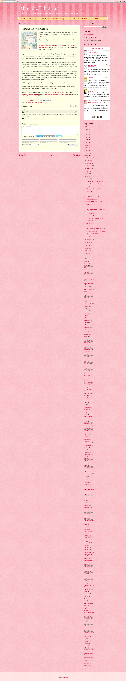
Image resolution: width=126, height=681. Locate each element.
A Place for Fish (25, 96)
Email (41, 138)
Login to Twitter (59, 136)
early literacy (87, 375)
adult (85, 267)
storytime (86, 608)
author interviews (88, 289)
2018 (86, 137)
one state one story (88, 510)
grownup (86, 409)
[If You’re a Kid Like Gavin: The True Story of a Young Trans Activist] (86, 103)
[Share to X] (47, 100)
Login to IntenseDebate (40, 136)
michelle (27, 112)
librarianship (87, 439)
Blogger (66, 677)
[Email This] (44, 100)
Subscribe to (25, 144)
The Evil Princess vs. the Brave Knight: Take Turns (95, 51)
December (89, 158)
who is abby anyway (88, 653)
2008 (86, 251)
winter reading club (88, 657)
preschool (86, 535)
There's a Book (66, 94)
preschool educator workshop (88, 538)
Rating (30, 109)
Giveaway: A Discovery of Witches (94, 189)
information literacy (88, 430)
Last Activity (36, 109)
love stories (86, 452)
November (89, 160)
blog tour (86, 311)
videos (85, 641)
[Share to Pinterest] (50, 100)
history (85, 421)
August (89, 168)
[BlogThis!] (45, 100)
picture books (40, 102)
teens (85, 621)
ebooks (85, 378)
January (89, 242)
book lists (86, 322)
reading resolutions (88, 560)
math (85, 460)
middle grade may (88, 470)
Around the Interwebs (91, 194)
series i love (86, 596)
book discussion (87, 320)
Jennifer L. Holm (92, 54)
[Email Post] (41, 100)
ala (84, 274)
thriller (85, 625)
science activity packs (89, 585)
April (88, 179)
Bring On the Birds (90, 216)
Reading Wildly (58, 18)
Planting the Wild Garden (45, 45)
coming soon (87, 342)
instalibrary (86, 434)
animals (85, 277)
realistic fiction (87, 569)
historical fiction (87, 419)
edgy (85, 380)
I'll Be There (89, 191)
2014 (86, 148)
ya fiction (86, 663)
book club (86, 318)
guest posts (86, 412)
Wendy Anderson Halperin (56, 92)
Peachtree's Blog (43, 36)
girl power (86, 400)
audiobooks (86, 287)
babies (85, 291)
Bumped (88, 186)
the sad (85, 623)
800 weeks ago (32, 112)
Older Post (76, 155)
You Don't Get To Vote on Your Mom (95, 218)
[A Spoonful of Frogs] (86, 94)
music (85, 478)
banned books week (88, 294)
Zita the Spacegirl (90, 213)
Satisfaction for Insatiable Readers (30, 94)
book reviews (28, 102)
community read (87, 345)
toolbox (85, 628)
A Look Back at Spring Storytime (94, 184)
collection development (87, 339)
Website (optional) (63, 138)
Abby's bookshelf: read (97, 49)
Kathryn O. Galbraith (58, 45)
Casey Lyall (91, 91)
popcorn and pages (88, 531)
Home (23, 18)
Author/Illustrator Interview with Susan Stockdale (95, 209)
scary (85, 578)
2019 (86, 134)
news (85, 503)
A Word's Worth (37, 96)
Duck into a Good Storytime (93, 221)
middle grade (87, 467)
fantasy (85, 387)
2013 (86, 150)
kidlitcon (86, 436)
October (89, 163)
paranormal (86, 518)
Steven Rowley (91, 79)
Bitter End (88, 204)
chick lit (85, 336)
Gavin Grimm (91, 103)
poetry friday (87, 529)
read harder (86, 547)
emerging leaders (88, 382)
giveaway (86, 402)
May (88, 176)
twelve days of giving (89, 632)
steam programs (87, 603)
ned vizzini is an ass (88, 497)
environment (87, 384)
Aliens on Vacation (90, 226)
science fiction (87, 589)
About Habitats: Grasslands (51, 94)
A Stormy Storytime (91, 207)
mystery (85, 484)
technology (86, 616)
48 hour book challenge (87, 264)
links (85, 450)
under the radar (87, 636)
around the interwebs (89, 279)
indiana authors (87, 428)
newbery (86, 500)
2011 (86, 155)
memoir (85, 465)
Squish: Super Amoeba (91, 199)
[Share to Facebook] (49, 100)
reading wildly (87, 566)
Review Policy (45, 18)
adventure (86, 270)
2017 (86, 140)
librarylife (86, 447)
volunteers (86, 643)
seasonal (86, 591)
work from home (88, 661)
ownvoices (86, 516)
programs (86, 545)
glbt (84, 405)
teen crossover (87, 618)
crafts (85, 354)
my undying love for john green (88, 481)
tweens (85, 630)
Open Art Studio (90, 223)
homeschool (86, 423)
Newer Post (23, 155)
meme (85, 463)
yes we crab (86, 665)
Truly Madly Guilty (92, 65)
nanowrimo (86, 487)
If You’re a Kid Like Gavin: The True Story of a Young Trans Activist (96, 101)
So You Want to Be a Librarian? (89, 18)
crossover (86, 356)
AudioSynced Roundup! (92, 233)
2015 (86, 145)
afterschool (86, 272)
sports (85, 601)
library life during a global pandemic (88, 442)
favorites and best (88, 389)
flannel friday (87, 393)
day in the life (87, 363)
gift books (86, 398)
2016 (86, 142)
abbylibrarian (94, 37)
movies (85, 476)
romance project (87, 576)
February (89, 239)
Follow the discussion (76, 106)
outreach (86, 513)
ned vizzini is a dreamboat (87, 493)
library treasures (87, 445)
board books (86, 313)
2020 (86, 132)
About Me (32, 18)
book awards (87, 315)
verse (85, 639)
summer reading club (89, 612)
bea (84, 301)
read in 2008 (86, 549)
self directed (86, 594)
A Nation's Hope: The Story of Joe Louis (96, 231)
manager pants (87, 454)
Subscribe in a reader (89, 34)
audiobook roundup (88, 283)
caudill (85, 332)
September (89, 166)
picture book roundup (89, 520)
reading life (86, 558)
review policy (87, 571)
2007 (86, 253)
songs (85, 598)
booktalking (86, 327)
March (88, 237)
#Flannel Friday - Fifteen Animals (94, 181)
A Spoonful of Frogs (93, 90)
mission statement (88, 474)
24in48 (85, 261)
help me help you (88, 416)
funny (85, 395)
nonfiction (34, 102)
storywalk (86, 610)
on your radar (87, 507)
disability (86, 368)
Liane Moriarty (91, 66)
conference (86, 347)
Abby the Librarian (39, 7)
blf (84, 308)
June (88, 173)
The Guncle (90, 77)
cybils (85, 361)
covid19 (85, 352)
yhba (85, 668)
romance (86, 573)
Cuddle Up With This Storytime (94, 201)
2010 (86, 245)
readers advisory (87, 552)
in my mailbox (87, 426)
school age (86, 580)
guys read (86, 414)
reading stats (86, 564)
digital (85, 366)
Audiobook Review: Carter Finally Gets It (96, 228)
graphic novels (87, 407)
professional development (87, 542)
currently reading (88, 359)
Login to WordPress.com (49, 136)
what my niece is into (89, 649)
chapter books (87, 334)
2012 (86, 153)
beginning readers (88, 304)
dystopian (86, 373)
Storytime (71, 18)
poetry (85, 527)
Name (23, 138)
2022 (86, 126)
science (85, 583)
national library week (89, 489)
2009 (86, 248)
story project (87, 605)
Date (27, 109)
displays (85, 370)
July (88, 171)
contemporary (87, 349)
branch (85, 329)
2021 (86, 129)
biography (86, 306)
